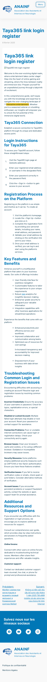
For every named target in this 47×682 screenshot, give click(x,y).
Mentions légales (10, 670)
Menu (40, 4)
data (23, 294)
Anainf (22, 6)
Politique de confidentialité (14, 665)
